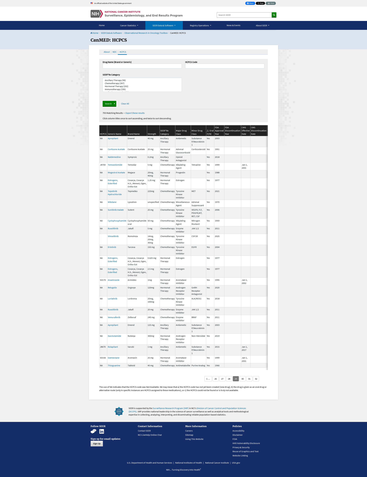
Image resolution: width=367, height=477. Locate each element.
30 (242, 378)
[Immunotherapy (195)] (142, 89)
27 (222, 378)
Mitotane (112, 202)
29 (236, 378)
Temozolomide (115, 164)
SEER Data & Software (111, 32)
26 (215, 378)
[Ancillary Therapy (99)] (142, 80)
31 (249, 378)
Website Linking (240, 455)
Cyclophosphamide (117, 220)
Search (108, 103)
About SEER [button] (262, 25)
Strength (152, 133)
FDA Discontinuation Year (232, 130)
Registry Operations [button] (199, 25)
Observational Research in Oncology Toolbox (146, 32)
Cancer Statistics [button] (128, 25)
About (107, 51)
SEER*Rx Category (111, 74)
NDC (115, 51)
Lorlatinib (112, 298)
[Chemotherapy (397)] (142, 83)
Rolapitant (113, 346)
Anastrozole (113, 279)
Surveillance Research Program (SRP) (171, 408)
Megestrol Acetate (116, 172)
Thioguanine (114, 365)
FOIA (235, 439)
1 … (208, 378)
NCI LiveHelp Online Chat (150, 434)
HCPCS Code (191, 62)
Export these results (135, 112)
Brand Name (134, 133)
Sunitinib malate (116, 209)
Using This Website (194, 439)
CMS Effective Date (246, 130)
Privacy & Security (241, 447)
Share (251, 3)
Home (102, 25)
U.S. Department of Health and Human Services (149, 462)
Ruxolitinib (113, 228)
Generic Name (114, 133)
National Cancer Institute (217, 462)
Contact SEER (144, 430)
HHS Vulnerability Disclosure (246, 443)
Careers (189, 430)
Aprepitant (113, 138)
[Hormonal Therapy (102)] (142, 86)
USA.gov (236, 462)
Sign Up (96, 443)
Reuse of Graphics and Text (245, 451)
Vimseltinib (113, 236)
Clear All (125, 103)
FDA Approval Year (219, 130)
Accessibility (238, 430)
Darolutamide (114, 335)
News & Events (233, 25)
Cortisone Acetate (116, 149)
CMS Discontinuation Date (259, 130)
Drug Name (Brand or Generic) (117, 62)
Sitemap (189, 434)
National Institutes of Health (188, 462)
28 (229, 378)
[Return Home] (136, 14)
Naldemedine (114, 157)
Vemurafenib (114, 317)
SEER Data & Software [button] (163, 25)
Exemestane (113, 357)
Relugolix (112, 287)
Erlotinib (112, 247)
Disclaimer (238, 434)
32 (256, 378)
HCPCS (123, 51)
